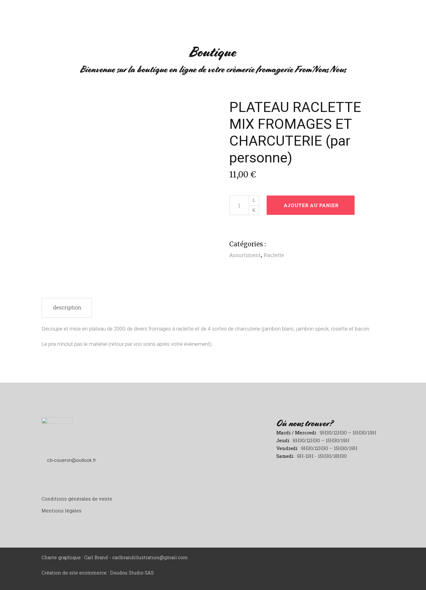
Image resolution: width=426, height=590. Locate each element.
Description (67, 307)
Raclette (274, 255)
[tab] (66, 308)
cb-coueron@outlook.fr (71, 460)
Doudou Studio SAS (132, 572)
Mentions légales (61, 510)
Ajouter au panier (310, 205)
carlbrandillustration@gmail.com (150, 557)
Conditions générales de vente (76, 499)
